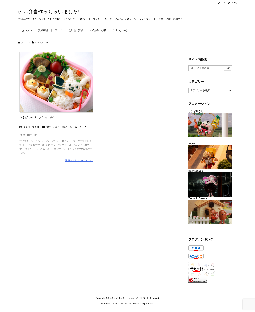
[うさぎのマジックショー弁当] (56, 82)
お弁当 (49, 127)
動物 (64, 127)
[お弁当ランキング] (197, 279)
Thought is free (146, 303)
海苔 (57, 127)
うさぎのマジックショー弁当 (37, 117)
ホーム (24, 42)
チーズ (83, 127)
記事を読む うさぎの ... (79, 160)
